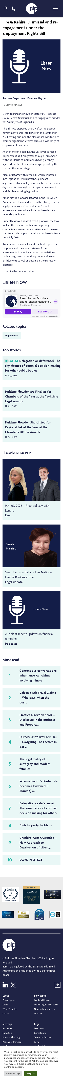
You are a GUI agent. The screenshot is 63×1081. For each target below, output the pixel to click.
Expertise (7, 1032)
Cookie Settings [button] (13, 1073)
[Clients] (10, 894)
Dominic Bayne (36, 98)
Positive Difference (12, 1041)
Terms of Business (43, 1037)
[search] (6, 8)
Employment (11, 335)
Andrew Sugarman (14, 98)
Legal (36, 1041)
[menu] (56, 8)
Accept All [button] (30, 1073)
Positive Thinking (11, 1037)
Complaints (40, 1032)
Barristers (7, 1028)
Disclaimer (39, 1028)
